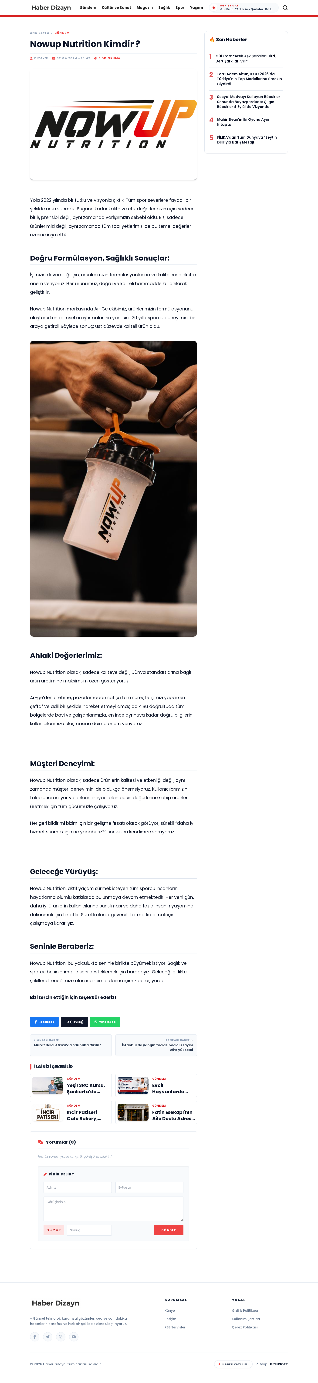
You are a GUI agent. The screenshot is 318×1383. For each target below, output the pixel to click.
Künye (170, 1310)
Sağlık (164, 7)
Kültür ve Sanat (116, 7)
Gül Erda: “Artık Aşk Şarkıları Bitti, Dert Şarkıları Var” (246, 59)
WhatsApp (107, 1022)
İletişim (170, 1319)
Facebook (46, 1022)
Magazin (145, 7)
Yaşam (196, 7)
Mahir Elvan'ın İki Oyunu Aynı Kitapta (243, 122)
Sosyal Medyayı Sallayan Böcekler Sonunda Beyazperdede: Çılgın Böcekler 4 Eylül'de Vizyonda (248, 101)
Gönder (168, 1230)
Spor (180, 7)
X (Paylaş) (75, 1022)
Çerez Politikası (245, 1327)
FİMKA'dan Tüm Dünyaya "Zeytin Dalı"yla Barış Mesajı (247, 140)
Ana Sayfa (39, 33)
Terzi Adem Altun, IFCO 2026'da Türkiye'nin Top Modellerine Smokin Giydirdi (249, 79)
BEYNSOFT (279, 1364)
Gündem (88, 7)
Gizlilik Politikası (245, 1310)
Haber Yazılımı (235, 1364)
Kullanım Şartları (246, 1319)
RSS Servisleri (175, 1327)
